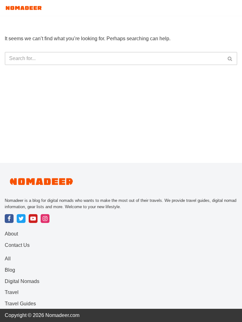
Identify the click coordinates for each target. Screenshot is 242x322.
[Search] (230, 58)
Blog (10, 270)
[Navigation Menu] (229, 8)
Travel (12, 292)
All (8, 258)
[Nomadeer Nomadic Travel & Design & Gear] (24, 7)
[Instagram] (45, 218)
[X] (21, 218)
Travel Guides (20, 303)
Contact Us (17, 245)
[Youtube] (33, 218)
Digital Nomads (22, 281)
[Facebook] (9, 218)
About (11, 233)
